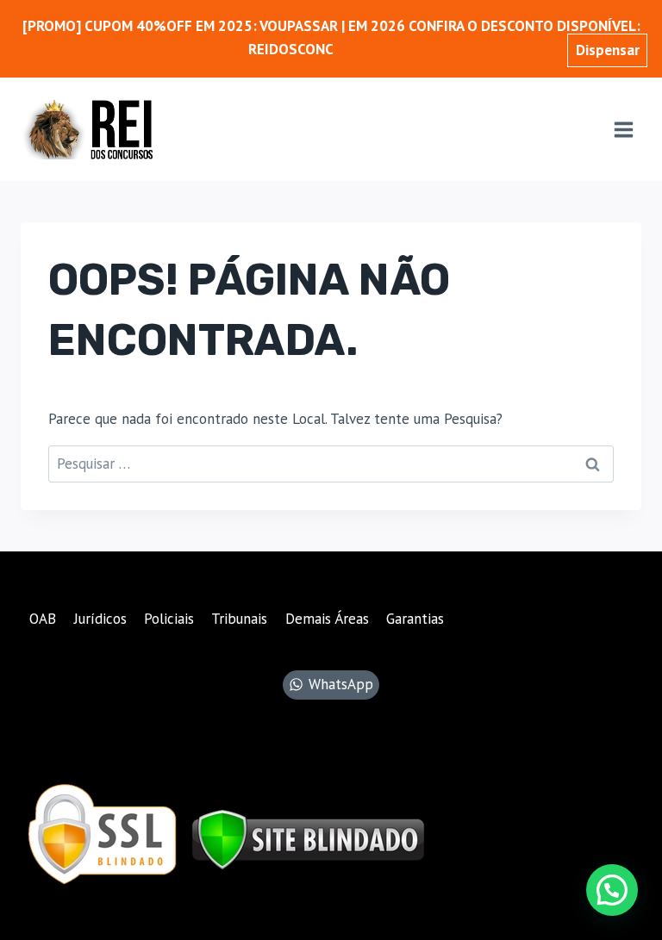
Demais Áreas (327, 618)
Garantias (415, 618)
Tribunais (239, 618)
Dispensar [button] (608, 49)
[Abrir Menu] (623, 129)
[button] (612, 890)
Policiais (169, 618)
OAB (42, 618)
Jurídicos (100, 618)
